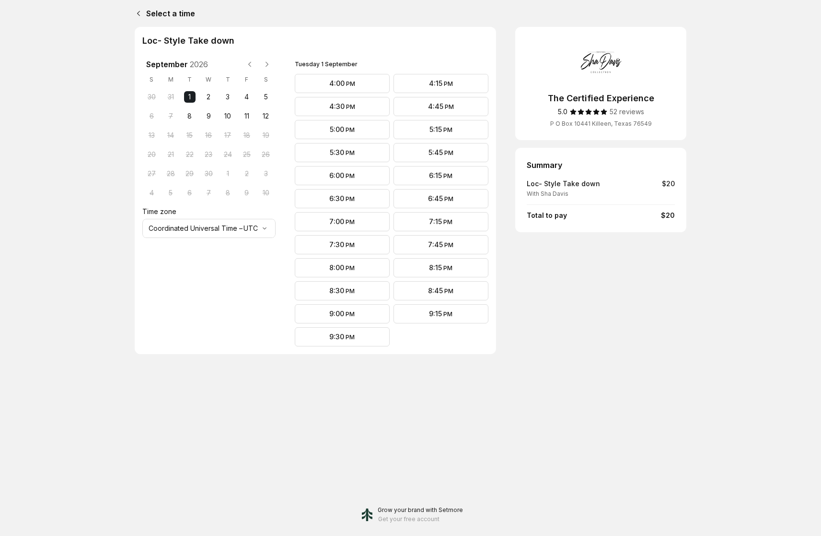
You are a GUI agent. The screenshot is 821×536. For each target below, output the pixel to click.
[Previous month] (249, 64)
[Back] (136, 13)
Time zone (159, 211)
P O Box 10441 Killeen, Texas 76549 (601, 123)
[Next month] (267, 64)
